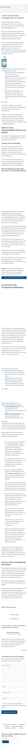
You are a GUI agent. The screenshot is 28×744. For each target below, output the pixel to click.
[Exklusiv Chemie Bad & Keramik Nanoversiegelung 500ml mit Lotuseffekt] (12, 396)
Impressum (22, 724)
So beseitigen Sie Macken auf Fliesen (14, 277)
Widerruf (7, 726)
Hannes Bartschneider (13, 632)
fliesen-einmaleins (11, 607)
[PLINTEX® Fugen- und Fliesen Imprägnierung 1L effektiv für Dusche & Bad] (4, 62)
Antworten (24, 650)
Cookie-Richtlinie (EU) (10, 728)
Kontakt (21, 728)
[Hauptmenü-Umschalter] (26, 7)
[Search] (5, 741)
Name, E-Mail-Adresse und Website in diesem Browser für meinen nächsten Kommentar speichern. (13, 705)
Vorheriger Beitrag (14, 614)
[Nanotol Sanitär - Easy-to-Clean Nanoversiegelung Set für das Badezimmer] (12, 362)
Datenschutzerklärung (17, 726)
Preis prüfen (4, 102)
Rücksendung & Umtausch (10, 724)
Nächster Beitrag (14, 618)
